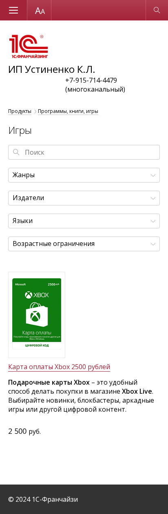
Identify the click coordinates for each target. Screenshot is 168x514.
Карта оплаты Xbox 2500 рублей (59, 366)
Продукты (19, 111)
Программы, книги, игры (68, 111)
